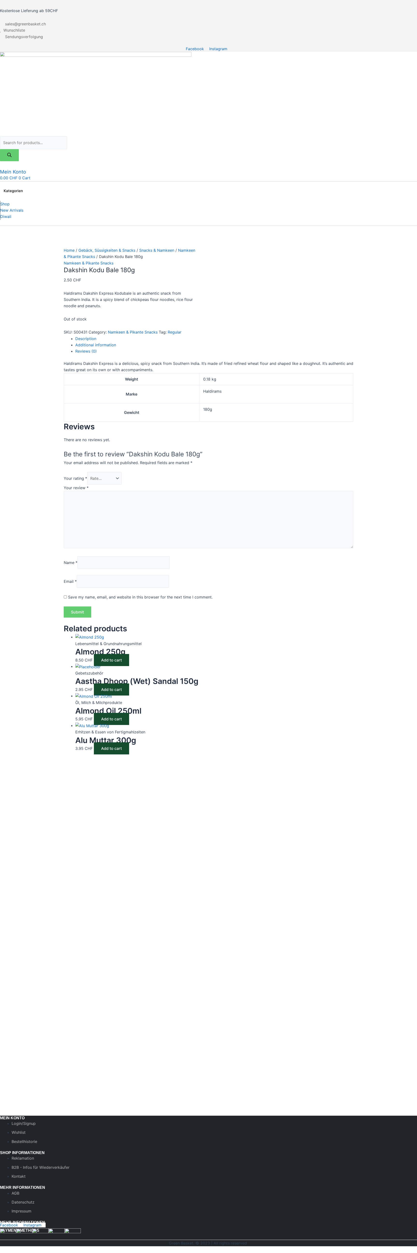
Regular (174, 332)
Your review (76, 487)
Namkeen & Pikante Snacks (88, 263)
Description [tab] (85, 338)
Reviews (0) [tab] (86, 351)
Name (70, 562)
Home (69, 250)
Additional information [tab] (95, 344)
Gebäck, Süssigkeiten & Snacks (106, 250)
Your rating (75, 478)
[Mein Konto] (3, 164)
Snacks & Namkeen (156, 250)
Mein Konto (13, 172)
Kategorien (13, 190)
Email (70, 581)
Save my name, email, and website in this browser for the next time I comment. (140, 597)
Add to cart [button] (111, 660)
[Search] (9, 155)
